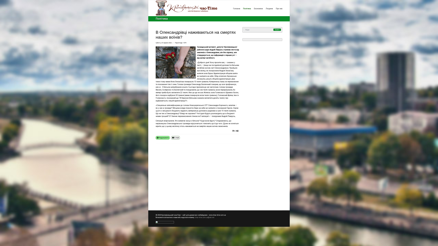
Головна (236, 9)
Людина (269, 9)
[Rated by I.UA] (219, 222)
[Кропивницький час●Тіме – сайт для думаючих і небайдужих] (186, 8)
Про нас (279, 9)
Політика (247, 9)
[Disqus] (197, 175)
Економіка (258, 9)
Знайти (277, 30)
